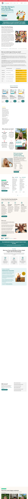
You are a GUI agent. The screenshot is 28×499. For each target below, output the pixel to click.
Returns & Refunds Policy (9, 284)
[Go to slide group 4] (17, 195)
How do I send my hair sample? (17, 390)
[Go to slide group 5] (18, 195)
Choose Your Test (4, 216)
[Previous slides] (10, 185)
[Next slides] (26, 185)
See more (13, 190)
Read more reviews (4, 190)
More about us (4, 235)
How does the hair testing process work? (18, 384)
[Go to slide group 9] (21, 195)
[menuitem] (17, 3)
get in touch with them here (17, 245)
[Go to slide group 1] (15, 195)
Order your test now (4, 389)
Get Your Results (4, 15)
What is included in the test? (17, 387)
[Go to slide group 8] (20, 195)
